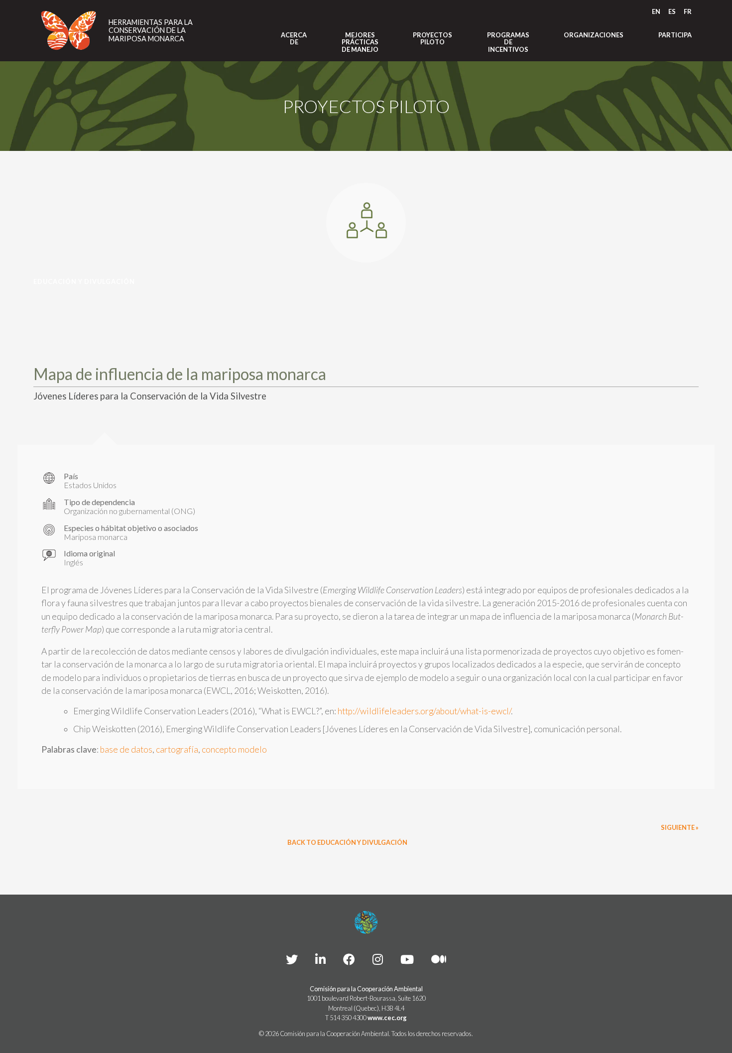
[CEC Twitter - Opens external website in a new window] (292, 959)
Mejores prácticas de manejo (360, 42)
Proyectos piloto (432, 38)
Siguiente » (680, 827)
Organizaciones (593, 35)
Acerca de (294, 38)
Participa (675, 35)
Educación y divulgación (84, 281)
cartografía (177, 749)
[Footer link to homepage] (366, 922)
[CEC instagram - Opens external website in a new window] (378, 959)
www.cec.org (387, 1018)
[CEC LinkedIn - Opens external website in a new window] (320, 959)
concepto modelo (234, 749)
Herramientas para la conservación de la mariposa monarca (151, 30)
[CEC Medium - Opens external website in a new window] (438, 959)
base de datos (126, 749)
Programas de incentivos (508, 42)
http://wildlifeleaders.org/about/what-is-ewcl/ (424, 711)
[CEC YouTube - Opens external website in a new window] (407, 959)
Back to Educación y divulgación (347, 842)
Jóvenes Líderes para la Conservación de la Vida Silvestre (149, 396)
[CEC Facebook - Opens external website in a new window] (349, 959)
